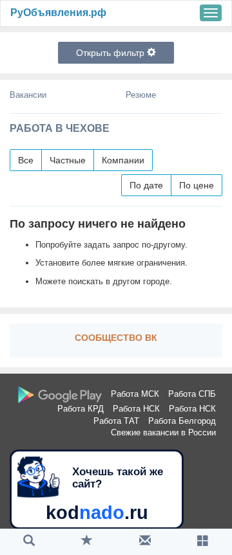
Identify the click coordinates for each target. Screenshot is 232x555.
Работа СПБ (192, 394)
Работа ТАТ (116, 421)
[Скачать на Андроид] (60, 395)
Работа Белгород (182, 421)
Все (26, 160)
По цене (196, 185)
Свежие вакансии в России (163, 432)
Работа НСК (136, 409)
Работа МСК (135, 394)
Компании (123, 160)
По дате (146, 185)
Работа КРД (80, 409)
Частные (68, 160)
